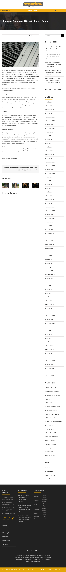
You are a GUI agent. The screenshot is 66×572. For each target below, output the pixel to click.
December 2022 (50, 233)
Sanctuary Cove (34, 555)
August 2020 (49, 327)
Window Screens (50, 455)
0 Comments (14, 158)
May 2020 (48, 338)
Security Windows (51, 444)
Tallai (33, 559)
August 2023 (49, 222)
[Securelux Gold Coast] (33, 2)
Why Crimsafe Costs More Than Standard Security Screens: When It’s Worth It (53, 80)
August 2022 (49, 248)
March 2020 (49, 346)
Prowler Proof (50, 429)
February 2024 (50, 199)
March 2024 (49, 196)
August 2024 (49, 177)
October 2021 (49, 278)
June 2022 (49, 256)
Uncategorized (50, 448)
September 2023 (50, 218)
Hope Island (26, 555)
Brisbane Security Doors (52, 391)
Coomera (47, 555)
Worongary (38, 559)
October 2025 (49, 124)
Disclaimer (61, 569)
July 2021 (48, 286)
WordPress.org (50, 479)
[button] (3, 185)
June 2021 (49, 289)
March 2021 (49, 301)
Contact (5, 544)
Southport (32, 561)
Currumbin (41, 555)
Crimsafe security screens (53, 418)
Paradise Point (20, 559)
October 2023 (49, 214)
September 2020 (50, 323)
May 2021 (48, 293)
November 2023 (50, 211)
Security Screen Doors (52, 436)
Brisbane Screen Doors (52, 388)
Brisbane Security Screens (53, 395)
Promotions (6, 540)
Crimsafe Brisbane (51, 403)
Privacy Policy (55, 569)
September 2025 (50, 128)
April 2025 (49, 147)
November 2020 (50, 316)
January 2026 (49, 113)
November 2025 (50, 121)
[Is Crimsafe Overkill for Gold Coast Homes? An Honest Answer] (5, 183)
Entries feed (49, 471)
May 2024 (48, 188)
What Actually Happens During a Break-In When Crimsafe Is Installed (54, 72)
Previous (31, 36)
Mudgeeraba (28, 559)
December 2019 (50, 357)
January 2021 (49, 308)
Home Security (50, 425)
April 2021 (49, 297)
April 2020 (49, 342)
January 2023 (49, 229)
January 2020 (49, 353)
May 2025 (48, 143)
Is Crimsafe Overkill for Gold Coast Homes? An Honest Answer (53, 49)
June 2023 (49, 226)
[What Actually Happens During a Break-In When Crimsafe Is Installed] (35, 183)
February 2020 (50, 349)
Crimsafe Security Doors (52, 414)
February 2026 (50, 109)
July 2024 (48, 181)
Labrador (37, 561)
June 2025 (49, 139)
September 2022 (50, 244)
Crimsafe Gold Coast (51, 410)
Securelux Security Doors (9, 157)
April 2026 (49, 102)
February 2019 (50, 376)
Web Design (44, 569)
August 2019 (49, 372)
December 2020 (50, 312)
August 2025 (49, 132)
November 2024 (50, 166)
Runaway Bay (47, 557)
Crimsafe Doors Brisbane (53, 406)
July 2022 (48, 252)
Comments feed (50, 475)
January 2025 (49, 158)
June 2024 (49, 184)
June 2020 (49, 334)
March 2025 (49, 151)
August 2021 (49, 282)
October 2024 (49, 169)
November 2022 (50, 237)
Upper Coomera (25, 557)
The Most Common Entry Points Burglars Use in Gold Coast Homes (53, 64)
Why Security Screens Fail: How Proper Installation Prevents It (53, 57)
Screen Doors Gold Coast (53, 433)
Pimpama (17, 557)
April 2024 (49, 192)
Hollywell (40, 557)
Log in (48, 467)
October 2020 (49, 319)
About (5, 529)
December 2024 (50, 162)
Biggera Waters (34, 557)
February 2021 (50, 304)
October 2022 (49, 241)
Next (36, 36)
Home (5, 525)
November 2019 (50, 361)
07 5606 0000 (11, 513)
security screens (29, 157)
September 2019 (50, 368)
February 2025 (50, 154)
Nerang (43, 559)
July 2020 (48, 331)
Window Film (49, 451)
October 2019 (49, 364)
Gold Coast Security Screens (54, 421)
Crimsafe (48, 399)
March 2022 (49, 263)
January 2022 (49, 271)
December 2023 (50, 207)
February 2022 (50, 267)
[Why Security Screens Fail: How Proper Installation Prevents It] (15, 183)
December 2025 (50, 117)
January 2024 (49, 203)
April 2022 (49, 259)
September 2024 (50, 173)
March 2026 (49, 106)
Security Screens (8, 533)
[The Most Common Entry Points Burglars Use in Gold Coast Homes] (25, 183)
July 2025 (48, 136)
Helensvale (19, 555)
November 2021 (50, 274)
